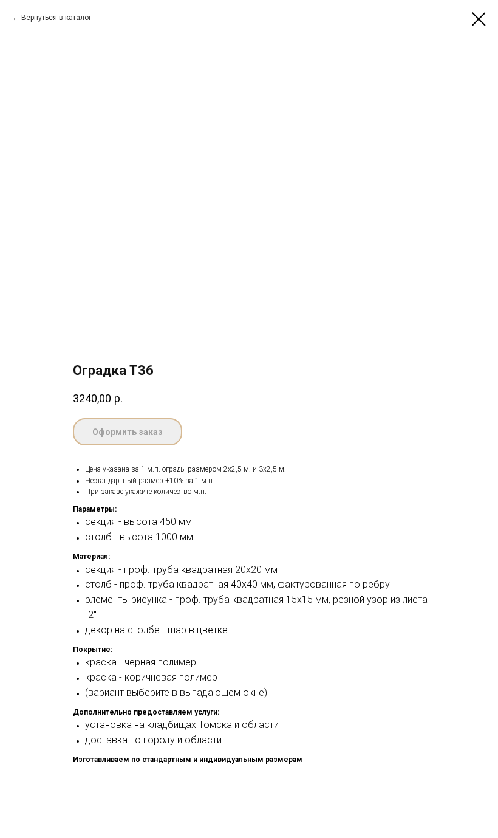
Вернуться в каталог (56, 17)
